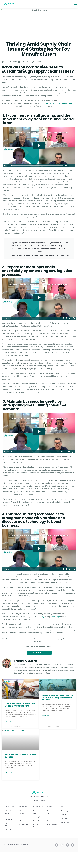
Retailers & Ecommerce (22, 812)
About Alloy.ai (65, 811)
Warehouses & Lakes (37, 812)
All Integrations (23, 824)
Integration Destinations (36, 826)
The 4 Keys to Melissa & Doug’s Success (20, 755)
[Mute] (66, 165)
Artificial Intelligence (8, 818)
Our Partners (65, 822)
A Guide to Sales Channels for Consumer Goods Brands (20, 704)
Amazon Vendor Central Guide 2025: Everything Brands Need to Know (57, 697)
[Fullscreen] (73, 165)
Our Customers (65, 818)
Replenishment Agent (9, 824)
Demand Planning (38, 820)
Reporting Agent (9, 829)
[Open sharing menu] (70, 318)
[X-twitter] (62, 845)
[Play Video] (5, 165)
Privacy (35, 800)
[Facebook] (67, 845)
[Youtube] (72, 845)
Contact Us (64, 814)
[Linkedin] (56, 845)
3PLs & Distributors (24, 817)
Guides (49, 817)
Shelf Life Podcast (52, 824)
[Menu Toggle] (75, 3)
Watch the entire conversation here (59, 103)
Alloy (42, 616)
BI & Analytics (37, 817)
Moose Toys (55, 616)
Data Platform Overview (9, 812)
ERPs (20, 820)
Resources (50, 820)
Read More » (8, 721)
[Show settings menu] (69, 165)
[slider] (37, 165)
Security (42, 800)
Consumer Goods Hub (52, 812)
